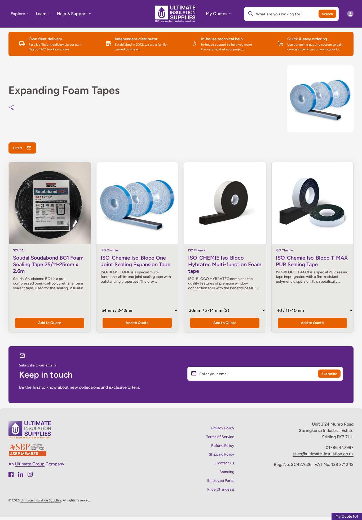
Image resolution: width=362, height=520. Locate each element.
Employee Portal (220, 480)
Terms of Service (220, 437)
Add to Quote (49, 323)
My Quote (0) (346, 516)
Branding (226, 472)
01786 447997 (340, 447)
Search (327, 14)
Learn (44, 13)
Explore (20, 13)
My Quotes (219, 13)
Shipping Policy (221, 454)
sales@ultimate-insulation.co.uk (323, 453)
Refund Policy (222, 445)
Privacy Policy (222, 428)
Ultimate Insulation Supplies (40, 500)
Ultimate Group (30, 463)
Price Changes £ (220, 489)
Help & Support (74, 13)
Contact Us (224, 463)
